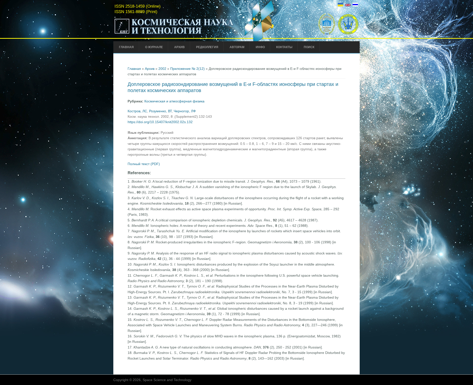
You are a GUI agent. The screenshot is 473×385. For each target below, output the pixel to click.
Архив (179, 47)
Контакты (284, 47)
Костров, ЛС (137, 111)
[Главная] (174, 34)
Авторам (237, 47)
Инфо (260, 47)
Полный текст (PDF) (144, 164)
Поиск (309, 47)
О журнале (154, 47)
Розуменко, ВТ (160, 111)
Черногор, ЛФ (185, 111)
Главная (126, 47)
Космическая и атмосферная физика (174, 101)
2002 (162, 69)
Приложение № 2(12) (187, 69)
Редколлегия (207, 47)
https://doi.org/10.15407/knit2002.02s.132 (160, 122)
